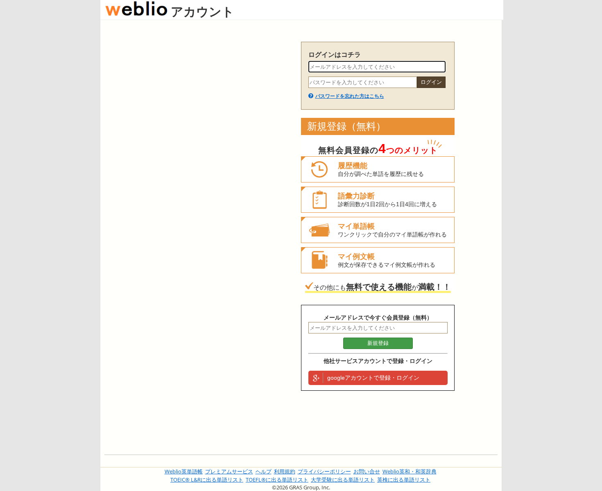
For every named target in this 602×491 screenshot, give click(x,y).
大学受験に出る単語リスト (343, 479)
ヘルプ (264, 471)
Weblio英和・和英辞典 (409, 471)
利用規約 (284, 471)
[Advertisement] (198, 164)
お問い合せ (366, 471)
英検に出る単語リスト (403, 479)
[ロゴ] (136, 11)
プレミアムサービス (229, 471)
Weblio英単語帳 (184, 471)
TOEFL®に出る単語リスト (277, 479)
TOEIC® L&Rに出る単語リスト (206, 479)
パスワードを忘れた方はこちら (349, 96)
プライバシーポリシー (324, 471)
